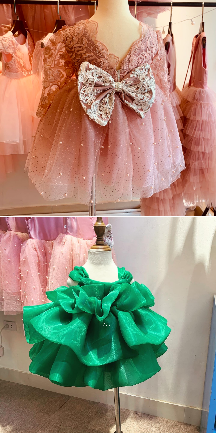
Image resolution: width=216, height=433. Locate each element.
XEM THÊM (108, 109)
